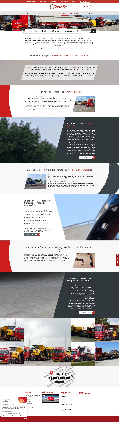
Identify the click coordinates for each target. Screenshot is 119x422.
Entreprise (41, 13)
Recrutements (43, 1)
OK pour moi (23, 415)
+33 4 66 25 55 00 (30, 401)
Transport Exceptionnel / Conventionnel (65, 13)
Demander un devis (86, 157)
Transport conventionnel (67, 401)
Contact (64, 406)
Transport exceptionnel (67, 399)
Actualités (53, 1)
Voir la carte (60, 382)
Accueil (28, 13)
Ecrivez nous (29, 403)
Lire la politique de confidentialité (8, 411)
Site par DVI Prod (61, 418)
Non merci (5, 415)
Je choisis (14, 415)
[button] (2, 419)
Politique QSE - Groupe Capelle (67, 410)
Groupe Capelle (64, 1)
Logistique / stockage (67, 404)
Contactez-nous (117, 259)
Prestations (89, 13)
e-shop (74, 1)
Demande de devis (31, 1)
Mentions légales (52, 418)
